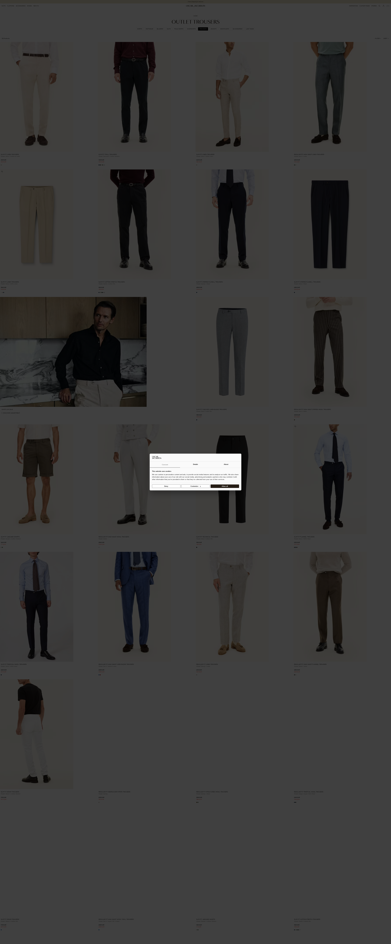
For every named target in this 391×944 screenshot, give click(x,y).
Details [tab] (195, 464)
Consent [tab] (165, 464)
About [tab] (226, 464)
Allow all (225, 486)
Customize (194, 486)
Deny (166, 486)
